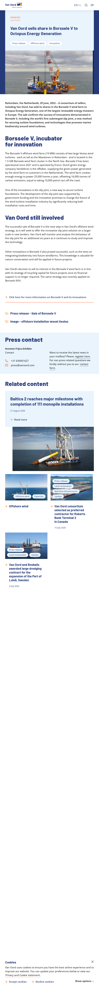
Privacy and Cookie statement (23, 975)
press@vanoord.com (23, 365)
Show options (83, 981)
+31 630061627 (20, 360)
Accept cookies (18, 981)
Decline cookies (45, 981)
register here (82, 356)
